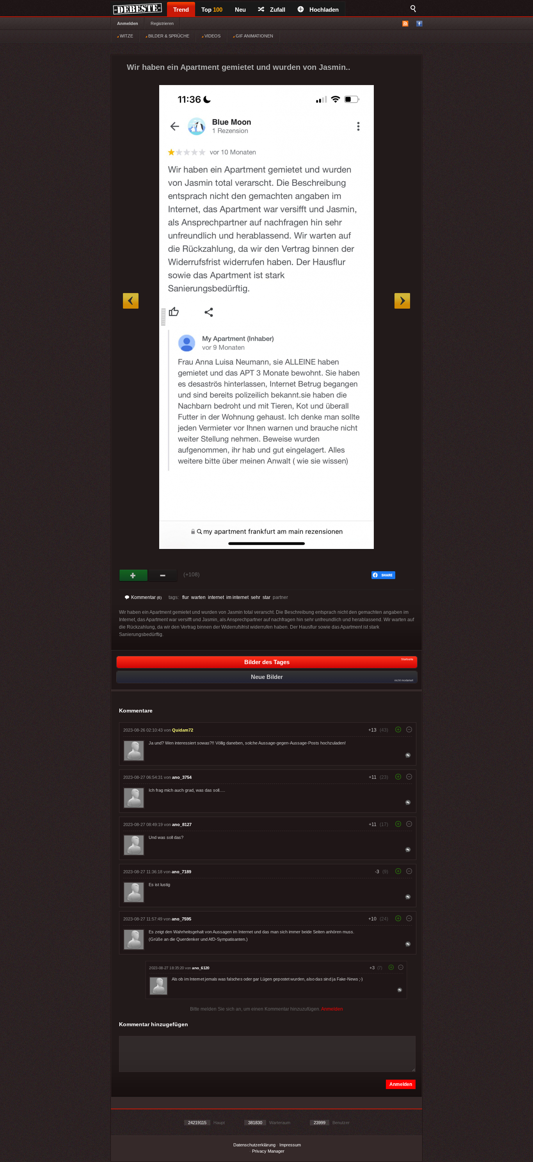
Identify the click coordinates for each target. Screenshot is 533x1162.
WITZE (126, 36)
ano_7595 (181, 919)
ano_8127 (182, 824)
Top (211, 9)
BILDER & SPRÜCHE (168, 36)
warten (198, 597)
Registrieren (162, 23)
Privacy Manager (268, 1151)
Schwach (163, 575)
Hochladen (324, 9)
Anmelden (127, 23)
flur (185, 597)
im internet (237, 597)
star (266, 597)
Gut (133, 575)
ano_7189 (181, 871)
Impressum (290, 1144)
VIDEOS (211, 36)
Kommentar (146, 597)
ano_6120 (200, 968)
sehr (255, 597)
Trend (181, 9)
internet (216, 597)
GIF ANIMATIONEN (254, 36)
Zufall (277, 9)
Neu (240, 9)
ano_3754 (182, 777)
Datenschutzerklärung (254, 1144)
